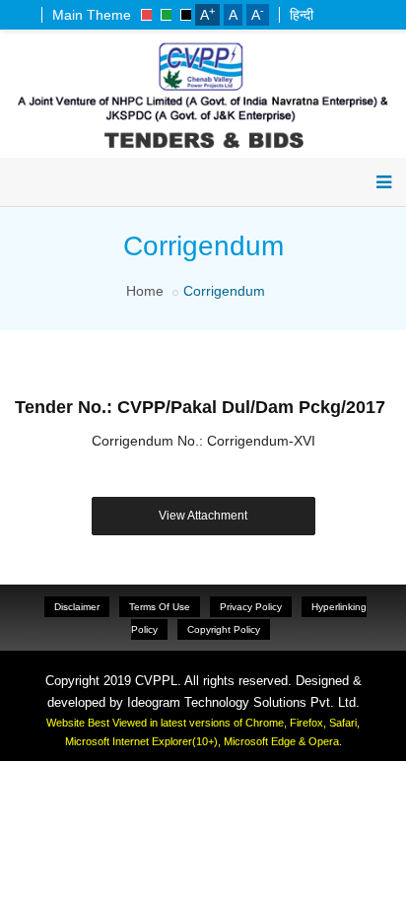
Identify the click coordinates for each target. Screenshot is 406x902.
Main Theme (91, 15)
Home (145, 291)
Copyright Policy (223, 629)
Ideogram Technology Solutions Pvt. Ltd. (243, 702)
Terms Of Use (159, 606)
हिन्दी (301, 15)
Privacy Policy (251, 606)
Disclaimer (77, 606)
